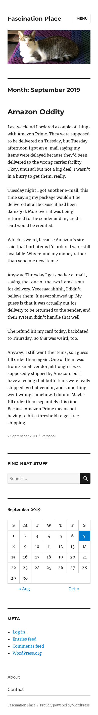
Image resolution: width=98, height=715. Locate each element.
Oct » (74, 588)
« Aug (24, 588)
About (14, 677)
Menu (82, 18)
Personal (48, 436)
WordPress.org (27, 653)
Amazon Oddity (36, 111)
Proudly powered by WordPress (65, 705)
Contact (16, 689)
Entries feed (24, 639)
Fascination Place (34, 18)
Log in (19, 631)
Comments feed (28, 646)
